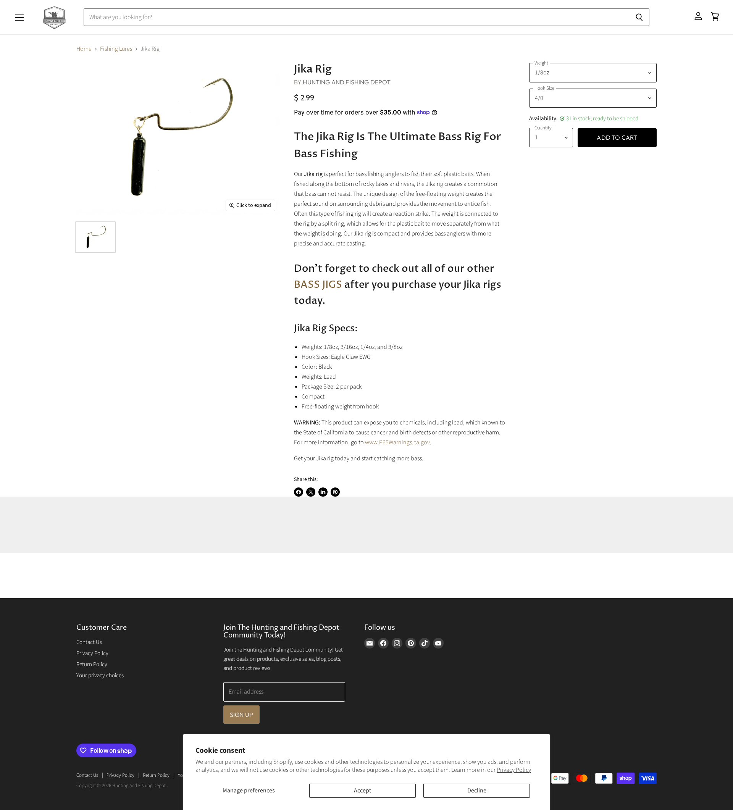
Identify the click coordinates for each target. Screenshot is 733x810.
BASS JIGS (318, 285)
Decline (476, 790)
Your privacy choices (100, 675)
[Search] (639, 17)
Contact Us (89, 642)
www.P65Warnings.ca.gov (397, 442)
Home (84, 48)
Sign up (241, 714)
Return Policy (91, 664)
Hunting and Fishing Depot (347, 82)
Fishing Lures (116, 48)
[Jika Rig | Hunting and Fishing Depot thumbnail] (95, 237)
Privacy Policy (514, 770)
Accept (362, 790)
